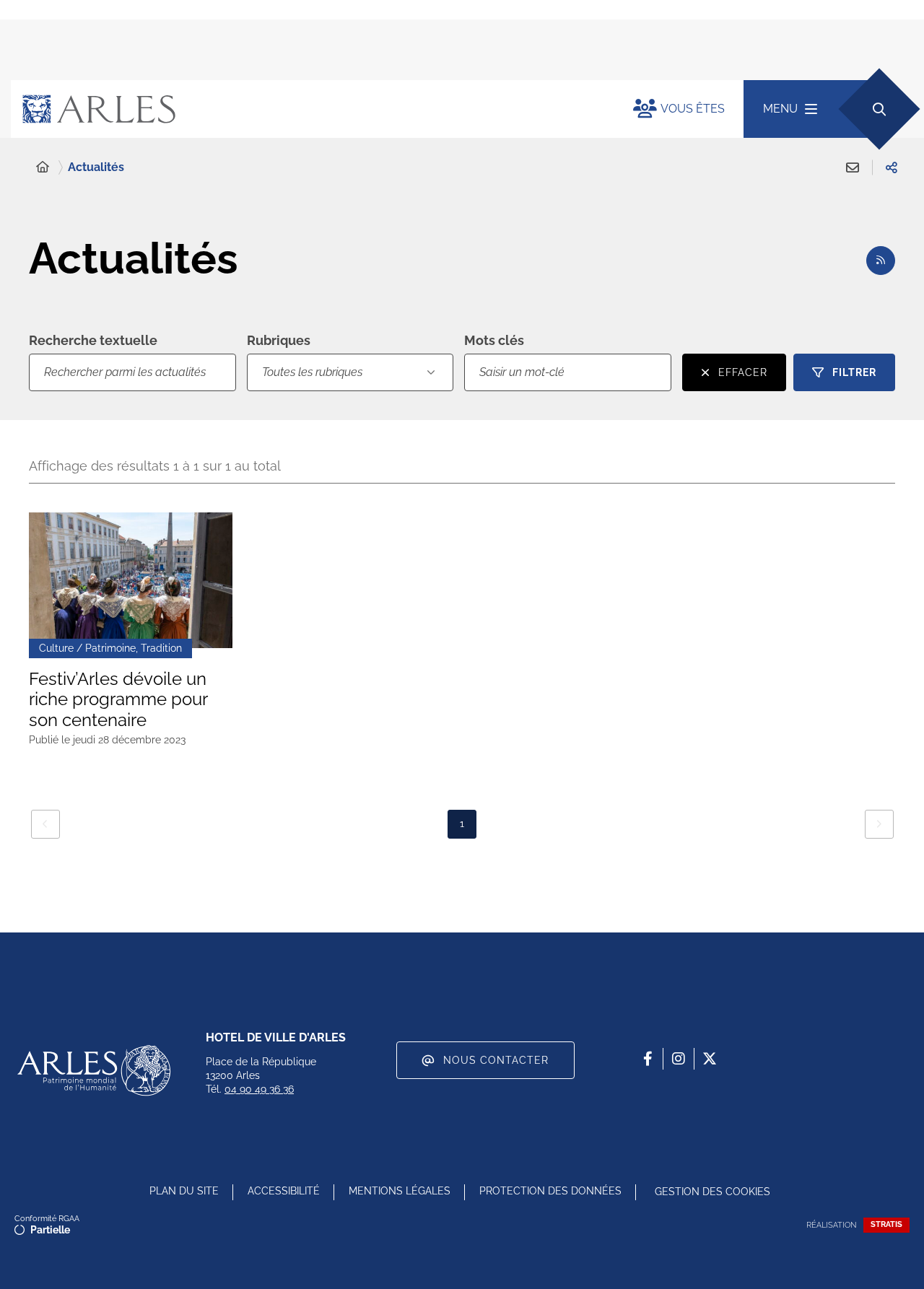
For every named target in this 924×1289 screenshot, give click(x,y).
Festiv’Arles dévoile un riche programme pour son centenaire (118, 700)
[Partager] (891, 167)
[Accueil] (42, 167)
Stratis (886, 1224)
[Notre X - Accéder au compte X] (709, 1059)
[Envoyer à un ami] (852, 167)
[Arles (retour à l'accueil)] (307, 109)
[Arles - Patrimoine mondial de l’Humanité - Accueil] (93, 1070)
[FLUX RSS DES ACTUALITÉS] (880, 260)
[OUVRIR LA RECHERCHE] (879, 108)
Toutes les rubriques (312, 372)
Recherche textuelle (93, 340)
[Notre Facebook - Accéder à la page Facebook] (647, 1059)
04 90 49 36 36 (259, 1089)
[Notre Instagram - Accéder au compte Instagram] (678, 1059)
